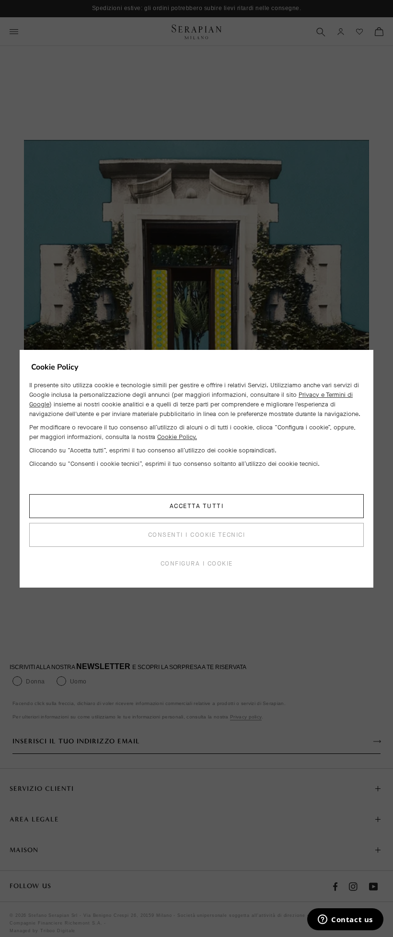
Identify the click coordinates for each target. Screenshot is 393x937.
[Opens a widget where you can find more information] (345, 920)
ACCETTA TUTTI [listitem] (197, 506)
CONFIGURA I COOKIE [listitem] (197, 563)
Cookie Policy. (177, 437)
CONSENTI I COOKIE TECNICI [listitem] (196, 535)
